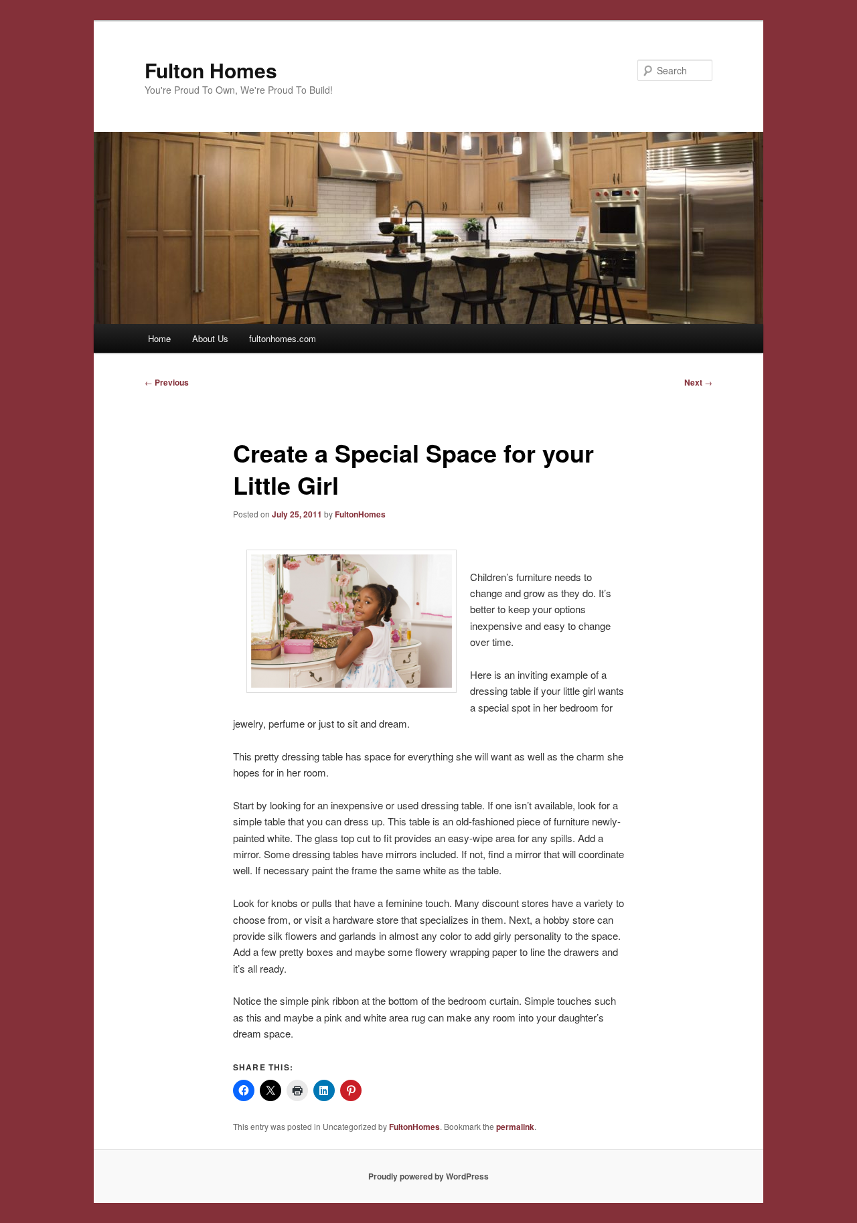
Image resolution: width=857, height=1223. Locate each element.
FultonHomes (360, 514)
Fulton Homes (211, 70)
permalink (515, 1127)
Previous (167, 382)
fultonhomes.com (282, 338)
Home (159, 338)
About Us (210, 338)
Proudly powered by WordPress (428, 1176)
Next (698, 382)
